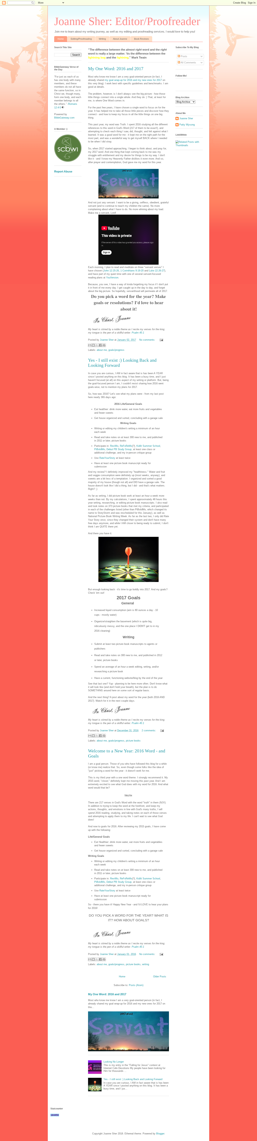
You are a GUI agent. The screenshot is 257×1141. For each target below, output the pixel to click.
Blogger (160, 1133)
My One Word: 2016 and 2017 (115, 68)
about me (102, 350)
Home (61, 39)
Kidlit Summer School (148, 445)
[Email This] (90, 345)
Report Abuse (63, 171)
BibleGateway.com (64, 117)
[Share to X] (97, 345)
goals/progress (116, 350)
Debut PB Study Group (119, 449)
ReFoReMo (126, 445)
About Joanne (120, 39)
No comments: (147, 339)
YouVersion (112, 277)
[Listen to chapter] (63, 107)
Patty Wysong (187, 124)
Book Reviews (141, 39)
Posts (183, 56)
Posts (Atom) (136, 985)
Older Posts (159, 976)
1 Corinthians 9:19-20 (132, 270)
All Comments (188, 62)
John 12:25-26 (111, 270)
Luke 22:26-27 (156, 270)
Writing (102, 39)
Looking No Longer (113, 1061)
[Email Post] (160, 339)
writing (145, 964)
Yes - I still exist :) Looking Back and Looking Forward (132, 1079)
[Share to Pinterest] (104, 345)
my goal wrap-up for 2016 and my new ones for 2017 (133, 80)
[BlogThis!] (93, 345)
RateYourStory (107, 458)
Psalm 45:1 (138, 332)
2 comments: (149, 730)
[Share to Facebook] (100, 345)
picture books (133, 740)
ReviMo (113, 445)
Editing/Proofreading (81, 39)
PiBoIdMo (99, 449)
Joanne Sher (186, 118)
